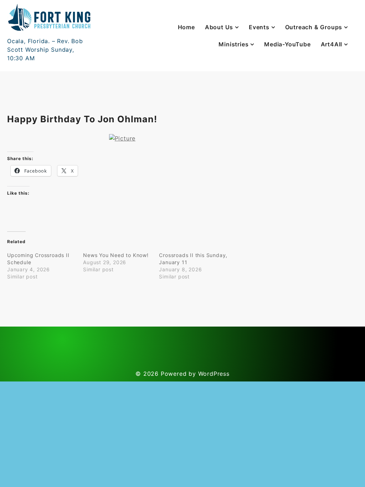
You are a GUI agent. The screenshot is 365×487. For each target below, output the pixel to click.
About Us (219, 27)
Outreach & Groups (314, 27)
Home (186, 27)
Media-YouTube (287, 44)
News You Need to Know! (116, 255)
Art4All (332, 44)
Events (259, 27)
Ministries (233, 44)
